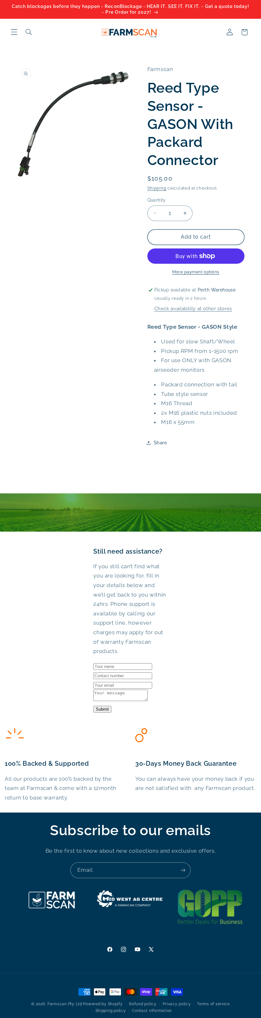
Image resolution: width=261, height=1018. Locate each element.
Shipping (156, 188)
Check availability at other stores (193, 308)
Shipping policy (110, 1010)
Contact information (152, 1010)
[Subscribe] (183, 870)
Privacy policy (177, 1004)
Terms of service (213, 1004)
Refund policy (143, 1004)
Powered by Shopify (103, 1004)
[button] (14, 32)
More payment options (195, 271)
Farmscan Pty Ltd (64, 1004)
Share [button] (160, 442)
